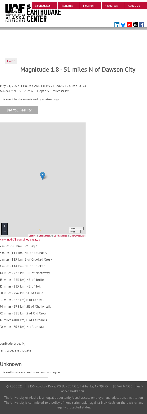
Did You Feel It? (19, 109)
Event (11, 61)
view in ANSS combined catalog (20, 239)
